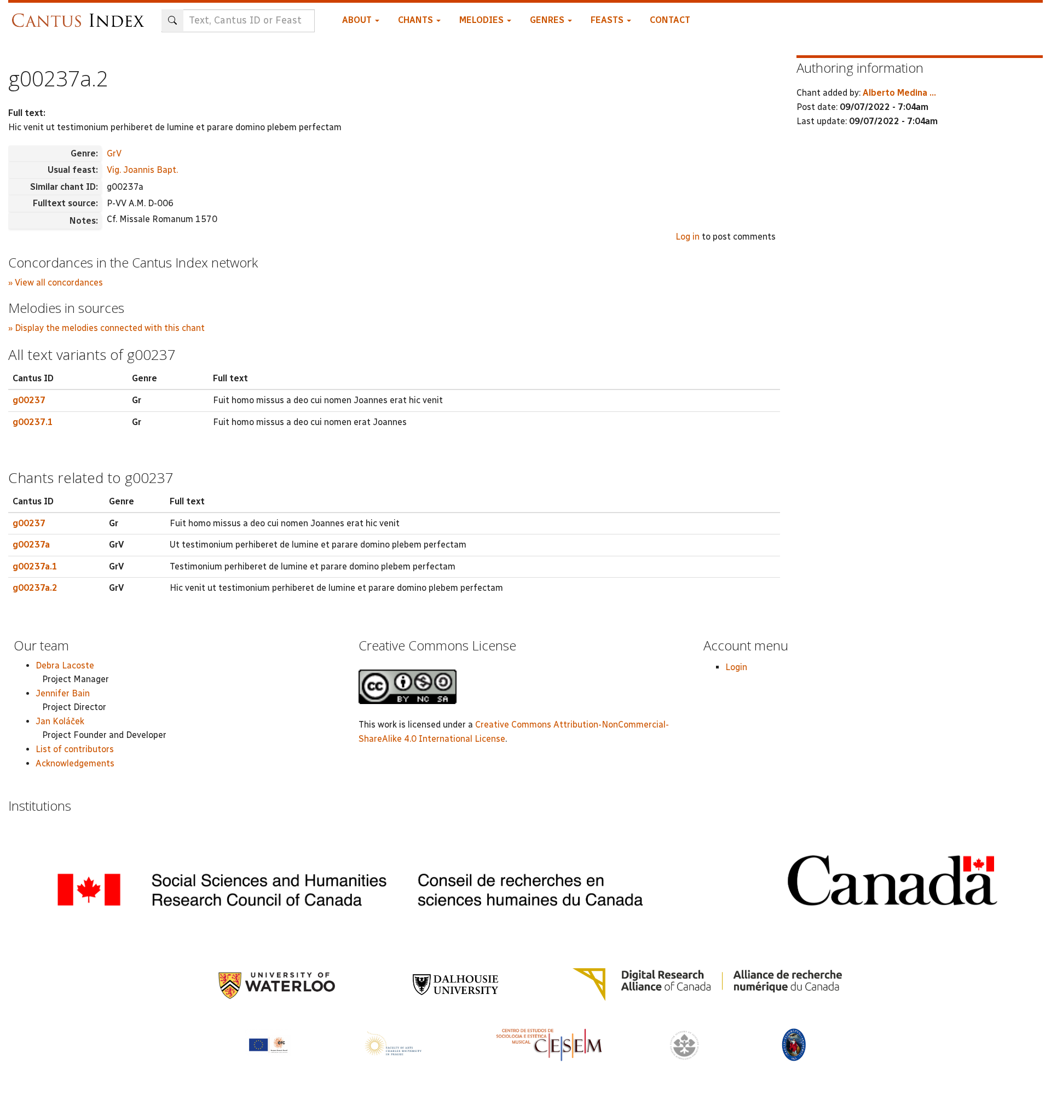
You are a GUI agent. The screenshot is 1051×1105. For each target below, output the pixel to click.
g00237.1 (33, 422)
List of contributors (75, 749)
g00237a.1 (35, 566)
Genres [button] (548, 20)
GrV (114, 153)
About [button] (358, 20)
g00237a (31, 544)
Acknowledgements (75, 763)
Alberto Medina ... (899, 93)
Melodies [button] (482, 20)
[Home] (80, 15)
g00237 (29, 400)
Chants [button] (416, 20)
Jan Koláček (60, 721)
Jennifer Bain (63, 693)
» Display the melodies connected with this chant (106, 328)
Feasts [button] (608, 20)
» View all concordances (55, 282)
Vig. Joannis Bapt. (142, 170)
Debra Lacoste (65, 665)
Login (736, 667)
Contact (670, 20)
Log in (687, 236)
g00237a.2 (35, 588)
